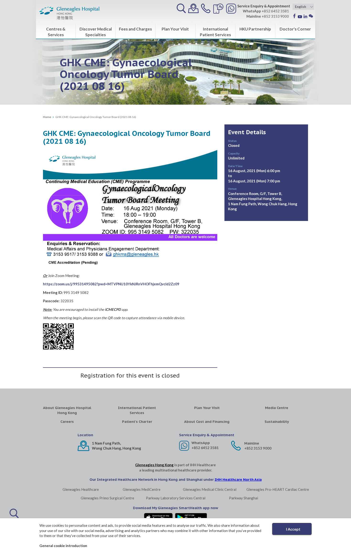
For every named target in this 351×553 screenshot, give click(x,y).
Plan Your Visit (175, 28)
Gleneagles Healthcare (81, 489)
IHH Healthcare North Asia (238, 479)
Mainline (251, 443)
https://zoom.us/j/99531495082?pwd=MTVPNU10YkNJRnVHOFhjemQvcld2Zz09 (111, 284)
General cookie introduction (63, 545)
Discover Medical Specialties (96, 31)
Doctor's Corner (295, 28)
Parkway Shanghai (243, 498)
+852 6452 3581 (205, 447)
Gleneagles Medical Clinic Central (209, 489)
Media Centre (276, 407)
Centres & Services (55, 31)
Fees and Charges (135, 28)
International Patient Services (215, 31)
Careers (67, 421)
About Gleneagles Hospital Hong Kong (67, 410)
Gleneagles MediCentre (141, 489)
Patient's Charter (137, 421)
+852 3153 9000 (257, 448)
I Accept (293, 529)
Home (47, 117)
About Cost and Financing (206, 421)
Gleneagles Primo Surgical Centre (107, 498)
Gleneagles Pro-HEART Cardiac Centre (277, 489)
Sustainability (277, 421)
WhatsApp (200, 442)
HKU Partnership (255, 28)
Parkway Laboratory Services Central (175, 498)
